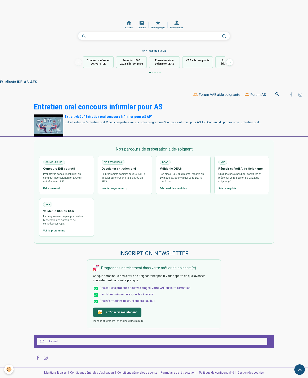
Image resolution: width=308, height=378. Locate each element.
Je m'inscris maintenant (120, 312)
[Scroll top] (299, 369)
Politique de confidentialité (216, 372)
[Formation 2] (152, 72)
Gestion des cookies (251, 372)
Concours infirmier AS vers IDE (98, 62)
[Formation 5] (160, 72)
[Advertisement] (76, 9)
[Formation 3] (155, 72)
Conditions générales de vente (137, 372)
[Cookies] (9, 369)
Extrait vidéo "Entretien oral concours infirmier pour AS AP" (108, 116)
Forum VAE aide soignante (219, 94)
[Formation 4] (157, 72)
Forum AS (258, 94)
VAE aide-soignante (198, 60)
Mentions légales (55, 372)
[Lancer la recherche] (224, 36)
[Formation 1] (150, 72)
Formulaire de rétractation (178, 372)
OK (269, 341)
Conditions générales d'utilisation (92, 372)
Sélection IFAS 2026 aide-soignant (131, 62)
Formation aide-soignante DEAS (164, 62)
